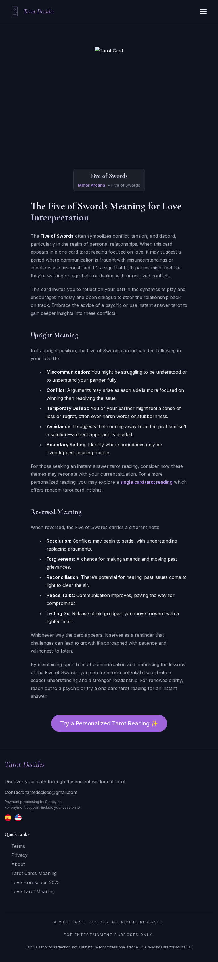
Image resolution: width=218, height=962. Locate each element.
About (18, 864)
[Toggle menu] (203, 11)
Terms (18, 846)
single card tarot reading (146, 482)
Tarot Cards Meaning (34, 873)
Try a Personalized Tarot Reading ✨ (109, 723)
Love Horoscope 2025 (35, 882)
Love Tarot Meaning (33, 891)
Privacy (19, 855)
